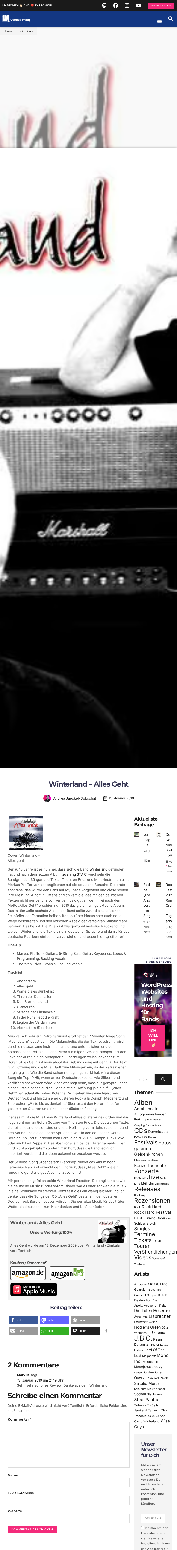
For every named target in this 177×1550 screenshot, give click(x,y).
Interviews (140, 1160)
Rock (137, 1207)
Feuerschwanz (145, 1322)
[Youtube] (138, 5)
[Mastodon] (104, 5)
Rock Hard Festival (152, 1212)
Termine (144, 1234)
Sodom (140, 1394)
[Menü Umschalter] (159, 21)
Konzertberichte (150, 1165)
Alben (143, 1102)
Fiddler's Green (147, 1327)
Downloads (158, 1131)
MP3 (137, 1183)
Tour (157, 1240)
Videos (142, 1257)
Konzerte (146, 1171)
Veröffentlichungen (155, 1252)
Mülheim (147, 1183)
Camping (139, 1125)
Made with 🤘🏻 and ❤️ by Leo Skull (28, 5)
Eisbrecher (160, 1316)
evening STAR (74, 874)
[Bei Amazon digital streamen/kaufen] (69, 1279)
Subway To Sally (146, 1405)
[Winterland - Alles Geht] (26, 850)
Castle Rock (153, 1125)
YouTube (139, 1264)
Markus (23, 1375)
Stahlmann (154, 1394)
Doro (145, 1316)
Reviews (26, 31)
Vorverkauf (158, 1258)
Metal (163, 1178)
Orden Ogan (154, 1372)
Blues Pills (154, 1289)
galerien (142, 1148)
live (154, 1177)
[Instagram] (127, 5)
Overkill (140, 1378)
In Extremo (156, 1332)
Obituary (157, 1367)
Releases (147, 1189)
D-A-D (162, 1295)
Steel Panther (147, 1399)
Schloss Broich (145, 1223)
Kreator (154, 1344)
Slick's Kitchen (156, 1388)
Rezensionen (152, 1200)
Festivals (146, 1142)
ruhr (138, 1217)
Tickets (143, 1240)
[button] (170, 19)
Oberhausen (162, 1183)
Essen (152, 1137)
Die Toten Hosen (149, 1310)
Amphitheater (147, 1108)
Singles (142, 1228)
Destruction (142, 1300)
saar (168, 1218)
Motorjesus (142, 1367)
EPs (144, 1137)
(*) (46, 1262)
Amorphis (140, 1284)
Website (15, 1511)
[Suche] (163, 1079)
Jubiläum (152, 1160)
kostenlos (141, 1178)
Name (13, 1475)
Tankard (140, 1410)
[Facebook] (116, 5)
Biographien (154, 1119)
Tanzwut (154, 1410)
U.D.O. (155, 1416)
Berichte (140, 1119)
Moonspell (150, 1362)
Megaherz (149, 1356)
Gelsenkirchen (148, 1154)
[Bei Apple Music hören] (35, 1295)
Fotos (165, 1143)
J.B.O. (143, 1338)
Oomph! (138, 1372)
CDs (140, 1130)
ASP (150, 1284)
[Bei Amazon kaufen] (30, 1279)
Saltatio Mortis (147, 1383)
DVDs (137, 1137)
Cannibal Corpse (145, 1295)
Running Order (154, 1218)
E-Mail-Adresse (21, 1493)
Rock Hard (151, 1206)
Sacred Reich (158, 1378)
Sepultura (140, 1388)
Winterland (98, 869)
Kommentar (19, 1419)
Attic (156, 1284)
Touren (142, 1246)
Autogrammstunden (150, 1114)
